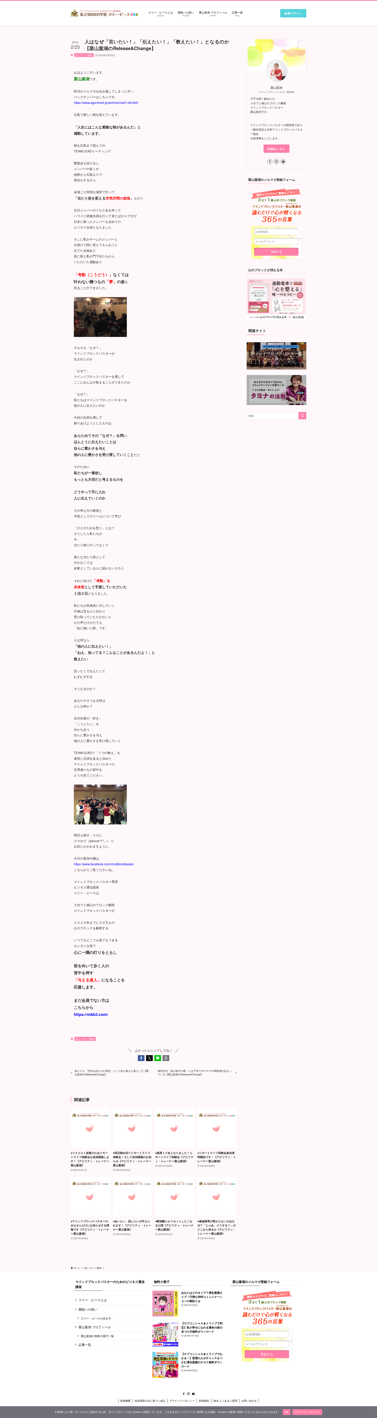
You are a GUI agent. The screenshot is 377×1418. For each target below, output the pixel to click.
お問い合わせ (249, 1400)
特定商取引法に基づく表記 (150, 1400)
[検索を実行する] (302, 415)
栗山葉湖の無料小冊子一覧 (97, 1336)
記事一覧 (85, 1344)
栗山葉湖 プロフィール (95, 1327)
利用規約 (204, 1400)
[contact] (283, 161)
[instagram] (276, 161)
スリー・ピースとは (93, 1300)
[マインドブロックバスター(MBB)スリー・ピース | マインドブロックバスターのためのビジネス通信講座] (104, 13)
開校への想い (88, 1309)
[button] (141, 1058)
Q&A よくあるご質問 (225, 1400)
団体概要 (125, 1400)
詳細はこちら (276, 149)
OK (286, 1411)
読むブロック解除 (83, 55)
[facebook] (269, 161)
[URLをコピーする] (166, 1058)
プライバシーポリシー (182, 1400)
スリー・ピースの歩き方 (96, 1318)
